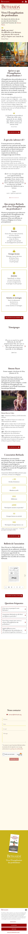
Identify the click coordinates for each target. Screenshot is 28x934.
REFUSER (14, 929)
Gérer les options (13, 921)
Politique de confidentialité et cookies (13, 932)
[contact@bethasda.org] (7, 714)
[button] (26, 910)
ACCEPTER (14, 925)
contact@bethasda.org (14, 714)
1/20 (6, 587)
